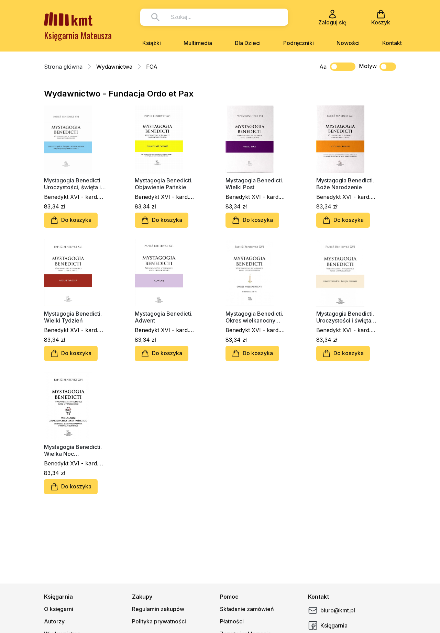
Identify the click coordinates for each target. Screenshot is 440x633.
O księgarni (58, 609)
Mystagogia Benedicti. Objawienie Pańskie (163, 184)
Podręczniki (298, 42)
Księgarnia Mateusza (78, 35)
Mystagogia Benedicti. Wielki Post (254, 184)
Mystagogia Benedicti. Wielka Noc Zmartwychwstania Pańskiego (73, 450)
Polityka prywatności (159, 621)
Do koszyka (76, 219)
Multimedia (198, 42)
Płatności (232, 621)
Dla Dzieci (248, 42)
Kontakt (392, 42)
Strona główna (63, 66)
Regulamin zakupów (158, 609)
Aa (323, 66)
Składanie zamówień (247, 609)
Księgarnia (334, 625)
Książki (151, 42)
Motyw (368, 66)
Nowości (348, 42)
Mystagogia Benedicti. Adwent (163, 317)
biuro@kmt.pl (337, 610)
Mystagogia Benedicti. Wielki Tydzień (73, 317)
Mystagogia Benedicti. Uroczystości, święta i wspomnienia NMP (73, 184)
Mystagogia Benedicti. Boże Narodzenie (345, 184)
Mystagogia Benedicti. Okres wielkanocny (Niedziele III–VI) (254, 317)
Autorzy (54, 621)
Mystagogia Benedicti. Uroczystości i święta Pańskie (345, 317)
